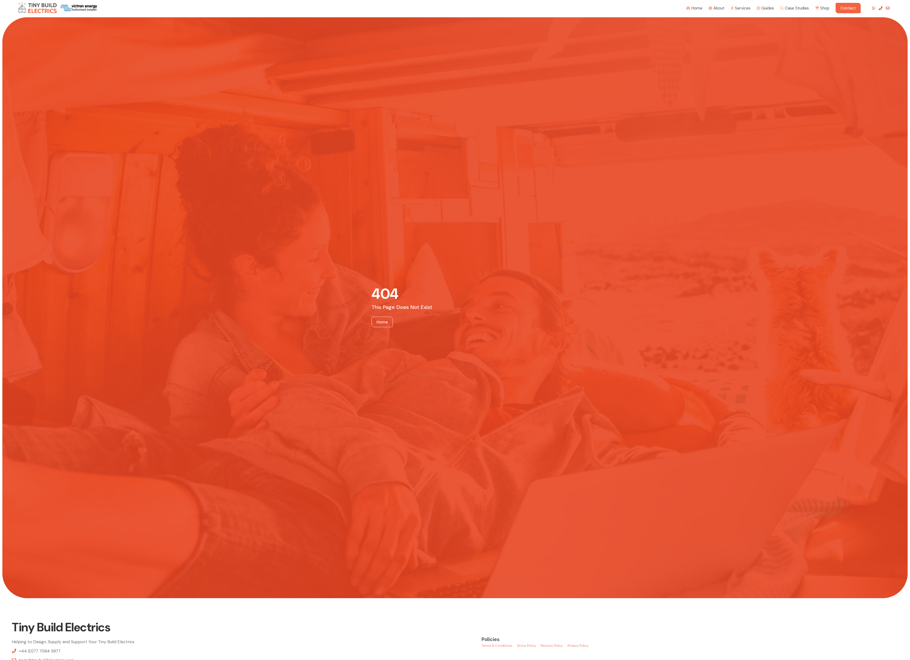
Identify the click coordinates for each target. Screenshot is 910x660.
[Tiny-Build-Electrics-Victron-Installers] (57, 7)
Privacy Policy (578, 645)
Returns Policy (552, 645)
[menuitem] (694, 7)
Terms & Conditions (497, 645)
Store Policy (526, 645)
